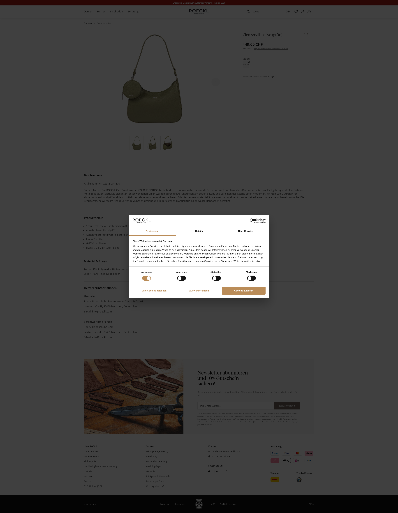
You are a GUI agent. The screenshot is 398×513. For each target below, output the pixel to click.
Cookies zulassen (243, 290)
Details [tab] (199, 231)
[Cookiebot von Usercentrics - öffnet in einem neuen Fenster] (252, 220)
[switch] (181, 278)
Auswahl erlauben (199, 290)
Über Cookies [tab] (245, 231)
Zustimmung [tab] (152, 231)
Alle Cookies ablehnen (154, 290)
